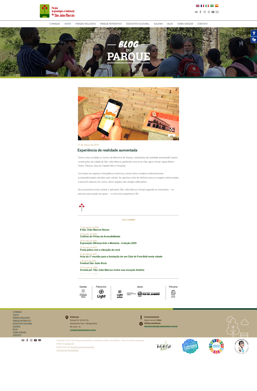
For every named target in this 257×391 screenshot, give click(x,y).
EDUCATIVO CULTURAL (137, 23)
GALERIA (158, 23)
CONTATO (202, 23)
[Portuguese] (212, 5)
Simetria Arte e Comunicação (82, 347)
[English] (197, 5)
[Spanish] (216, 5)
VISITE (67, 23)
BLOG (170, 23)
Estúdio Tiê (69, 344)
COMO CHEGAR (185, 23)
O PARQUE (55, 23)
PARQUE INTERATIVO (111, 23)
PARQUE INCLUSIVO (86, 23)
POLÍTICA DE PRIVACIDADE (68, 350)
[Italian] (207, 5)
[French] (202, 5)
